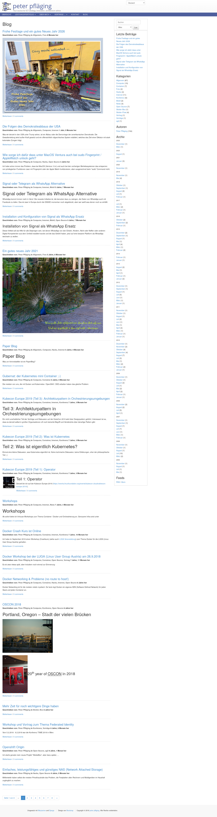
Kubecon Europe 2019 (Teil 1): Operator (29, 469)
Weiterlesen (7, 116)
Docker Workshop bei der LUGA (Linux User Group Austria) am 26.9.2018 (51, 556)
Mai (117, 178)
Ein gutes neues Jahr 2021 (20, 250)
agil (46, 750)
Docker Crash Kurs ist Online (22, 531)
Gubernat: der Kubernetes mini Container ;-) (32, 376)
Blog (85, 14)
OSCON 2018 (12, 604)
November (120, 168)
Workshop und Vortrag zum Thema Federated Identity (38, 724)
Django (51, 810)
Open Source (54, 162)
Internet (55, 130)
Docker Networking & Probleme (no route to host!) (36, 579)
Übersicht (6, 14)
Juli (117, 194)
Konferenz (63, 402)
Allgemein (37, 35)
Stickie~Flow (121, 112)
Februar (119, 197)
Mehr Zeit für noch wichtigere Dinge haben (31, 706)
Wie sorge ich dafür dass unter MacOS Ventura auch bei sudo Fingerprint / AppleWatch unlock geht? (52, 156)
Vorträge (46, 728)
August (119, 154)
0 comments (18, 116)
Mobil (52, 187)
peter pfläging (31, 4)
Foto (45, 35)
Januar (119, 161)
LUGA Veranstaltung (67, 539)
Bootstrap (70, 810)
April (118, 244)
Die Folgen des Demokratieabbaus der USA (31, 126)
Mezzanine (42, 810)
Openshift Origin (13, 747)
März (118, 147)
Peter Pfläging (24, 35)
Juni (118, 297)
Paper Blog (10, 346)
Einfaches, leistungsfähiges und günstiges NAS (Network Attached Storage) (53, 769)
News (52, 504)
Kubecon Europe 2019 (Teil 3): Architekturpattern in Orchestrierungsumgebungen (56, 398)
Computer (47, 130)
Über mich (44, 14)
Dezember (120, 144)
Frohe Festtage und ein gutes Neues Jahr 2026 (34, 31)
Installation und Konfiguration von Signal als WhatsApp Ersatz (43, 216)
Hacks (45, 162)
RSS (118, 482)
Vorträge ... (60, 14)
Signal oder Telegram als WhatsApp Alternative (34, 183)
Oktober (119, 185)
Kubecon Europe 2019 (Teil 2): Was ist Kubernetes (36, 436)
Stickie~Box (38, 709)
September (120, 188)
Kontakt (75, 14)
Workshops (10, 501)
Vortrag (67, 560)
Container (46, 380)
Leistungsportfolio (24, 14)
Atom (123, 482)
